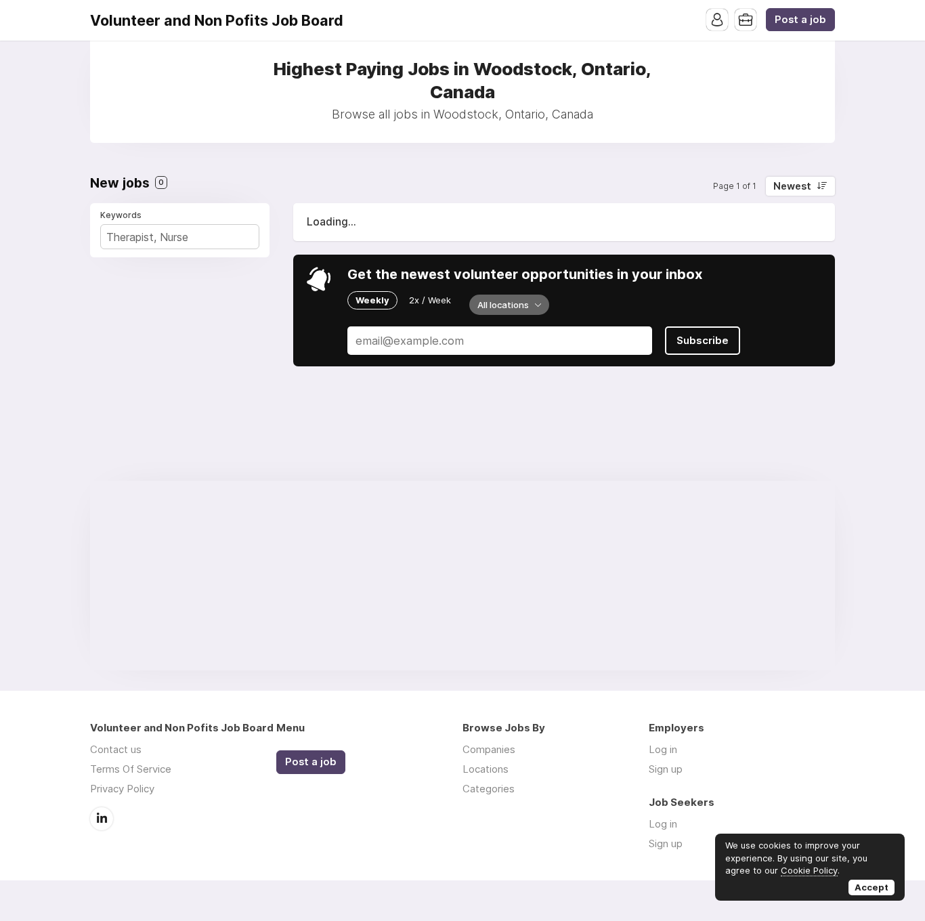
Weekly (372, 300)
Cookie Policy (809, 870)
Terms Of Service (130, 769)
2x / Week (430, 300)
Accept (871, 887)
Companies (488, 749)
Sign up (666, 769)
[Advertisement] (462, 575)
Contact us (116, 749)
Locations (485, 769)
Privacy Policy (122, 788)
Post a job (800, 20)
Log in (663, 749)
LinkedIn (101, 818)
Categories (488, 788)
